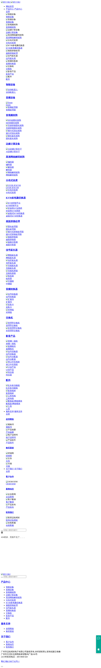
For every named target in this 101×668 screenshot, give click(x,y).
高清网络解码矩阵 (14, 38)
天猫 (8, 466)
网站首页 (10, 6)
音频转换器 (11, 64)
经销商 (9, 456)
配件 (8, 79)
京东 (8, 461)
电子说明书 (11, 437)
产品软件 (10, 443)
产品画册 (10, 432)
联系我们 (10, 647)
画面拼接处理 (12, 53)
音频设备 (10, 22)
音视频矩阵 (11, 27)
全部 (8, 12)
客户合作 (10, 642)
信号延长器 (11, 58)
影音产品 (10, 74)
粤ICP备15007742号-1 (10, 661)
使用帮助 (10, 629)
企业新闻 (10, 497)
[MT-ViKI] (5, 574)
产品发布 (10, 507)
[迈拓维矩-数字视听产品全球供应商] (10, 2)
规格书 (9, 427)
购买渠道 (10, 631)
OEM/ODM (11, 484)
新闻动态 (10, 644)
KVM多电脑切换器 (14, 48)
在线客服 (10, 525)
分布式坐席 (11, 43)
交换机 (9, 69)
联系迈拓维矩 (12, 520)
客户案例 (10, 502)
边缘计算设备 (12, 32)
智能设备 (10, 17)
